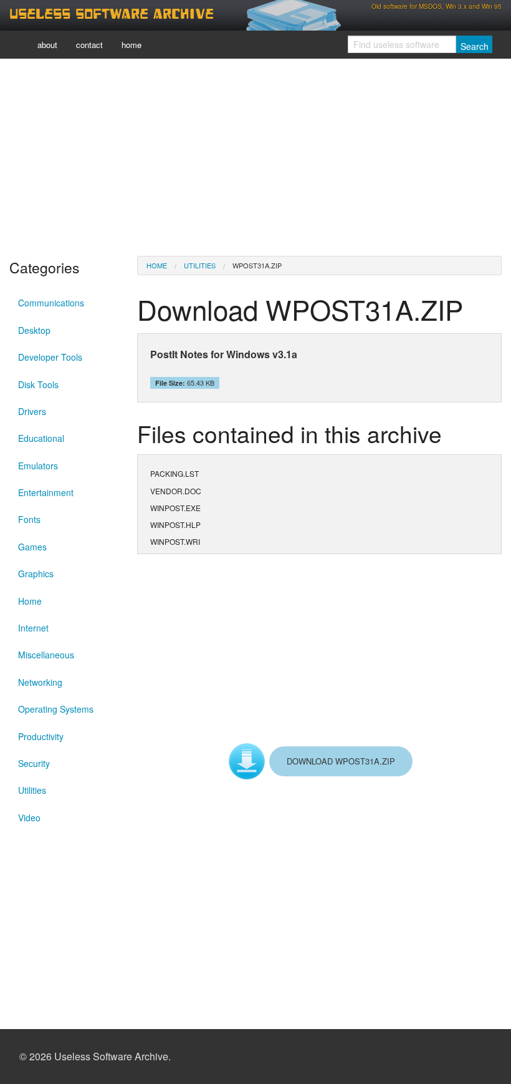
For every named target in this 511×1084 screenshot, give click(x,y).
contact (89, 45)
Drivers (32, 411)
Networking (40, 682)
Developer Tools (50, 357)
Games (32, 546)
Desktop (34, 330)
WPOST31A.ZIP (257, 265)
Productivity (41, 736)
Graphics (36, 573)
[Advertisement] (255, 156)
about (47, 45)
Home (30, 601)
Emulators (38, 465)
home (131, 45)
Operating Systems (55, 709)
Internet (33, 628)
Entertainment (46, 492)
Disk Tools (38, 384)
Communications (51, 302)
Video (29, 817)
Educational (41, 438)
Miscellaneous (46, 654)
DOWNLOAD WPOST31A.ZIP (341, 761)
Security (34, 763)
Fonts (29, 519)
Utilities (32, 790)
